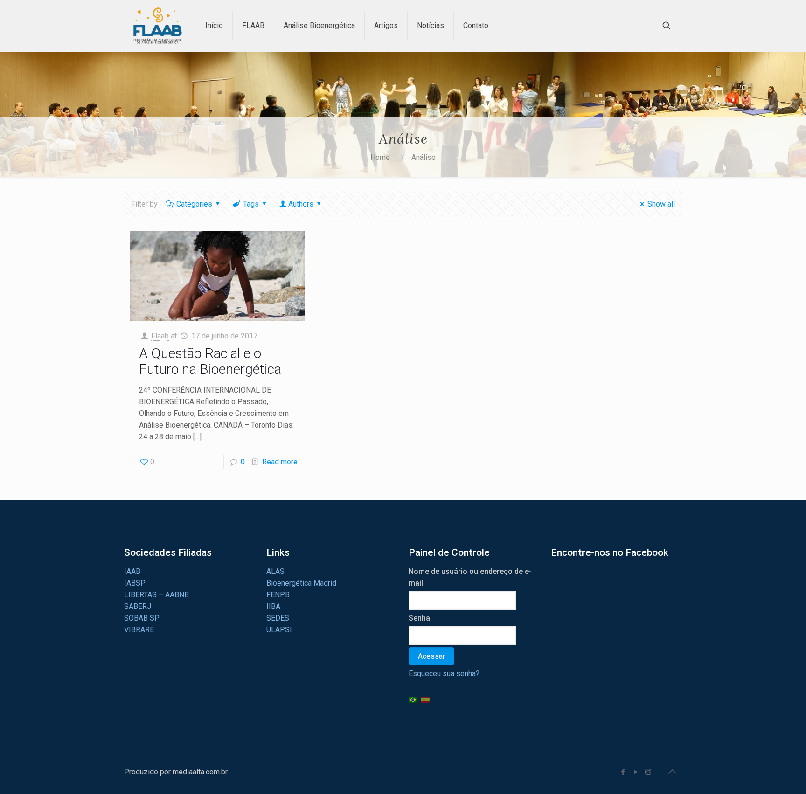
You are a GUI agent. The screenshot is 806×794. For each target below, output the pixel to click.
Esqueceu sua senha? (444, 673)
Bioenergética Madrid (301, 583)
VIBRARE (139, 629)
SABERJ (137, 606)
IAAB (132, 571)
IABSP (135, 583)
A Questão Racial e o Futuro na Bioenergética (210, 361)
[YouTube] (635, 772)
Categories (194, 204)
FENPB (278, 594)
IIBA (273, 606)
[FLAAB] (157, 25)
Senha (419, 618)
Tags (251, 204)
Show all (661, 204)
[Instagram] (648, 772)
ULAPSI (279, 629)
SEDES (277, 618)
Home (380, 157)
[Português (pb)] (413, 699)
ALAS (275, 571)
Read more (280, 461)
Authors (300, 204)
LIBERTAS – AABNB (156, 594)
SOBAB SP (142, 618)
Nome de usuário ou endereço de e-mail (470, 577)
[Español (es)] (425, 699)
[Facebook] (623, 772)
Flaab (160, 335)
